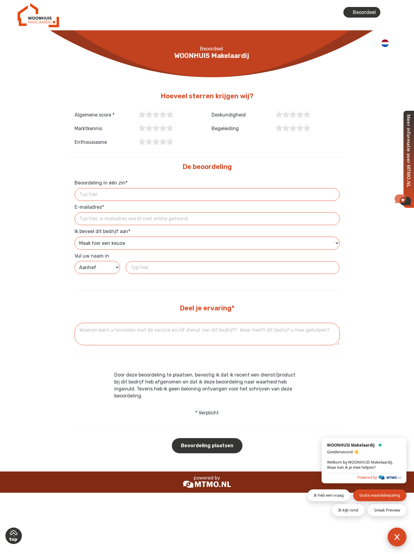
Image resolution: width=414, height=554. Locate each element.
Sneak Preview (387, 510)
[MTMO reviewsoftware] (207, 482)
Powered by (367, 477)
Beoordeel (364, 12)
